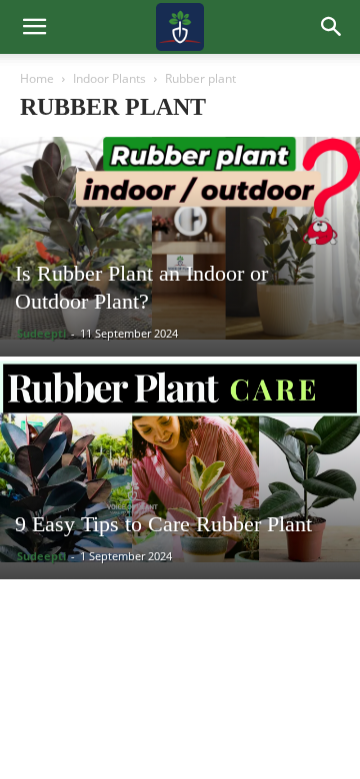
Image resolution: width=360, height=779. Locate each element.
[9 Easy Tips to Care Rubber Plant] (180, 461)
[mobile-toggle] (34, 27)
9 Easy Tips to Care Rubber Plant (163, 523)
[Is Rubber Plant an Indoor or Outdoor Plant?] (180, 238)
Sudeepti (41, 333)
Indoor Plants (109, 78)
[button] (332, 27)
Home (37, 78)
